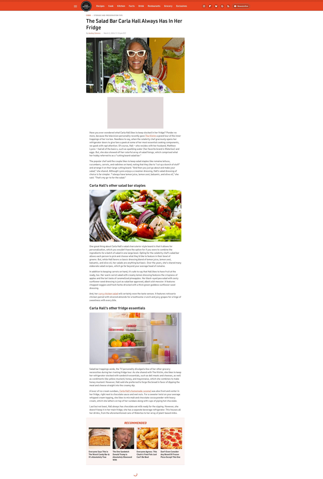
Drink (141, 5)
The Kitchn (150, 135)
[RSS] (228, 6)
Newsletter (242, 6)
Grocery (168, 5)
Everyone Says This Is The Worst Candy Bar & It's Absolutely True (99, 454)
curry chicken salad (108, 293)
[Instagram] (204, 6)
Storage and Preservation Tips (108, 15)
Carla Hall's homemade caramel (135, 391)
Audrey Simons (94, 33)
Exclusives (181, 5)
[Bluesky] (216, 6)
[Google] (222, 6)
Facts (132, 5)
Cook (110, 5)
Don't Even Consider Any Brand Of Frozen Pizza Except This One (170, 454)
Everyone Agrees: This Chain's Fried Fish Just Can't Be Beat (147, 454)
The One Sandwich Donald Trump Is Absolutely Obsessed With (122, 455)
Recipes (100, 5)
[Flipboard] (210, 6)
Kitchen (121, 5)
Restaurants (154, 5)
